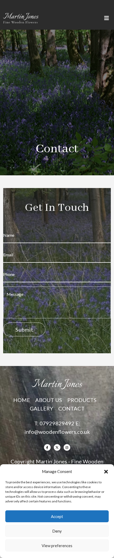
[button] (106, 471)
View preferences (57, 545)
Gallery (41, 408)
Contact (71, 408)
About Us (48, 400)
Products (82, 400)
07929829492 (57, 423)
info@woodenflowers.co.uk (57, 431)
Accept (57, 516)
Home (21, 400)
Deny (57, 531)
